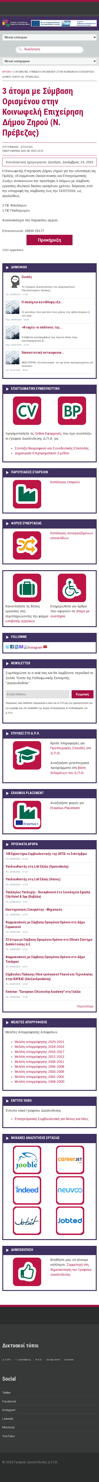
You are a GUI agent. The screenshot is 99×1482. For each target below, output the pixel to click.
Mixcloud (8, 1427)
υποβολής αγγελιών (20, 621)
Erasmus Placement (65, 808)
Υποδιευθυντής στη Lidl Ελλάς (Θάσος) (33, 879)
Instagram (8, 1410)
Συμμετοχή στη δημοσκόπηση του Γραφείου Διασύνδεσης (71, 1269)
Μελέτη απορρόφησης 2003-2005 (39, 1072)
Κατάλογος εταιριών (65, 482)
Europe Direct (53, 1359)
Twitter (6, 1392)
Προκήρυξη (49, 240)
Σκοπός (27, 277)
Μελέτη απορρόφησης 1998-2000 (39, 1081)
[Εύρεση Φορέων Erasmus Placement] (27, 828)
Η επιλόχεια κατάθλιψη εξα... (42, 302)
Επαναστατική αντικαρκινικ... (43, 352)
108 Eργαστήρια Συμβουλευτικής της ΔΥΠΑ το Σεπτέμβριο (46, 854)
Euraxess (68, 1359)
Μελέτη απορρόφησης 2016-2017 (39, 1052)
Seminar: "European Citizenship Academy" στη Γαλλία (43, 991)
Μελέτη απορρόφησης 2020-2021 (39, 1042)
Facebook (9, 1401)
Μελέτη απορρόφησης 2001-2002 (39, 1077)
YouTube (8, 1436)
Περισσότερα (85, 1006)
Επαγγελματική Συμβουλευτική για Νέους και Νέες (51, 1119)
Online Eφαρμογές (48, 433)
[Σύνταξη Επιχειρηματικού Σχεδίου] (72, 424)
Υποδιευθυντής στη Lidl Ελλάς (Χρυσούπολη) (37, 866)
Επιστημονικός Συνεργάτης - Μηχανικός (34, 909)
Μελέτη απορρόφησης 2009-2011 (39, 1062)
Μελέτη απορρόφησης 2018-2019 (39, 1047)
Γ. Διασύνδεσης (23, 1359)
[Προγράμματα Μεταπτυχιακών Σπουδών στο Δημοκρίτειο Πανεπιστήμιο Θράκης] (27, 768)
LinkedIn (7, 1418)
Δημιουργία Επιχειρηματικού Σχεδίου (42, 453)
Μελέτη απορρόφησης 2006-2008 (39, 1066)
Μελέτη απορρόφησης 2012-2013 (39, 1056)
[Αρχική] (49, 25)
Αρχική (6, 72)
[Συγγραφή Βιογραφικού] (27, 424)
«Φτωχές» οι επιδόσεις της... (42, 327)
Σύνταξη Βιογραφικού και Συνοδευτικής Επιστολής (52, 448)
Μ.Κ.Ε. (38, 1359)
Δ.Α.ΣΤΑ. (6, 1359)
